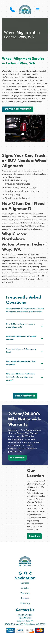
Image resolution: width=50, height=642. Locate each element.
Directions (34, 536)
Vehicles (25, 588)
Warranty (25, 593)
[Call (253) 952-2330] (12, 9)
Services (25, 582)
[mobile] (37, 9)
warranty (10, 102)
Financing (25, 603)
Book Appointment (25, 395)
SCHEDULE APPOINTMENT (18, 109)
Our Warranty (17, 457)
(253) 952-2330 (25, 615)
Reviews (25, 598)
